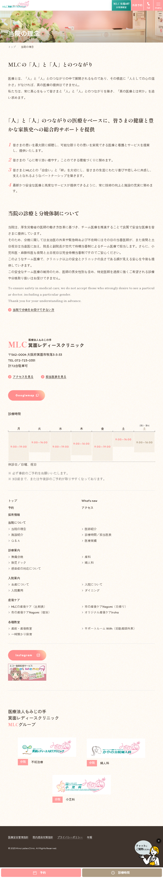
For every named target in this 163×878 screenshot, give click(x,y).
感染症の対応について (26, 569)
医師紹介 (91, 529)
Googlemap (24, 395)
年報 (89, 837)
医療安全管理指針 (18, 837)
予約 (11, 508)
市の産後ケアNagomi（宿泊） (31, 612)
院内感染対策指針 (43, 837)
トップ (12, 46)
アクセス (87, 508)
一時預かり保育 (21, 634)
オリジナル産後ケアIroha (102, 612)
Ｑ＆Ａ (15, 541)
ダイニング (92, 590)
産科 (88, 557)
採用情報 (14, 515)
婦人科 (89, 563)
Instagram (23, 655)
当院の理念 (18, 529)
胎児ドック (18, 563)
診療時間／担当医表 (98, 535)
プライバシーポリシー (70, 837)
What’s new (89, 501)
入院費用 (17, 590)
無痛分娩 (17, 557)
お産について (20, 584)
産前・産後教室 (21, 628)
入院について (94, 584)
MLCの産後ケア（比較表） (29, 607)
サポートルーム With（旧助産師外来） (110, 628)
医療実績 (91, 541)
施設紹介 (17, 535)
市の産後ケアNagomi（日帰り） (106, 607)
